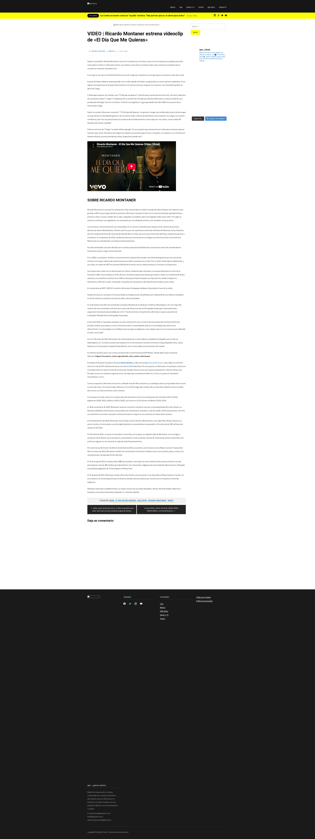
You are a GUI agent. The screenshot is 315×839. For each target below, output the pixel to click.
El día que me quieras (126, 500)
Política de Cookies (203, 597)
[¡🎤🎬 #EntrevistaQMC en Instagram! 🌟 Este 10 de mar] (222, 108)
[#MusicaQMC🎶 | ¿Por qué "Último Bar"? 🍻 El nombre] (222, 83)
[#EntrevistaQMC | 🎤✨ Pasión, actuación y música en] (209, 108)
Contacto (222, 7)
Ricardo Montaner (157, 500)
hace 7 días (193, 16)
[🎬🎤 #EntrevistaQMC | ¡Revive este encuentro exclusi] (209, 96)
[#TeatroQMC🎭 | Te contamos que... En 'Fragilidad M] (197, 71)
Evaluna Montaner (155, 362)
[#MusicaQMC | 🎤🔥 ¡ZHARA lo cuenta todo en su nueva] (197, 108)
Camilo (101, 377)
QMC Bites (211, 7)
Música (172, 7)
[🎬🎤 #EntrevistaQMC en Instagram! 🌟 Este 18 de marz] (222, 96)
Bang (112, 500)
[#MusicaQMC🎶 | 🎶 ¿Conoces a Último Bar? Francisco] (209, 83)
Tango (170, 500)
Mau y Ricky (154, 373)
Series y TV (190, 7)
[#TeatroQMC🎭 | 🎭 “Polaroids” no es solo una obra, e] (222, 71)
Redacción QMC (98, 51)
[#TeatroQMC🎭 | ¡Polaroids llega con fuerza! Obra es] (197, 83)
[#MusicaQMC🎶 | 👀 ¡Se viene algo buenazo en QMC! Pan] (197, 96)
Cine (180, 7)
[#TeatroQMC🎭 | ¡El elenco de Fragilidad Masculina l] (209, 71)
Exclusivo (142, 500)
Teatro (201, 7)
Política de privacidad (204, 601)
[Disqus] (136, 553)
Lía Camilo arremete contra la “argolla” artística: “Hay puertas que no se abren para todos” (142, 15)
